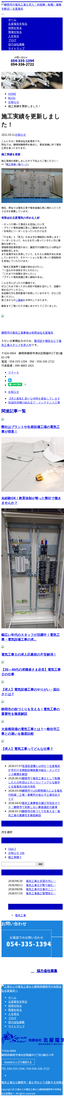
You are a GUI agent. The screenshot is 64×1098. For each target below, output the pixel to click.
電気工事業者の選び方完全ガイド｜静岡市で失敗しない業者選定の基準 (34, 805)
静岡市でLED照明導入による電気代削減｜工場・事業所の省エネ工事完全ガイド (35, 794)
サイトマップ (16, 48)
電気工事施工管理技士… (41, 893)
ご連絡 (19, 300)
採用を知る (15, 28)
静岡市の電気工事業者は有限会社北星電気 (27, 332)
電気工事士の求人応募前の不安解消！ (28, 654)
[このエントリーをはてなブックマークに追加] (10, 381)
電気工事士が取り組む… (41, 885)
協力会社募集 (16, 44)
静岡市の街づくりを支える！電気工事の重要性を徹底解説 (34, 813)
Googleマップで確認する (18, 1062)
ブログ (12, 40)
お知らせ (20, 134)
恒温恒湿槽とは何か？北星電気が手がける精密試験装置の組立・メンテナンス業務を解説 (34, 770)
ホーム (12, 19)
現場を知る (15, 32)
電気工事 (20, 915)
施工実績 (14, 857)
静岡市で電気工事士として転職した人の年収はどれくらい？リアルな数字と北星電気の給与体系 (34, 782)
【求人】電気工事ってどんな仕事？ (27, 748)
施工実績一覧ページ (17, 164)
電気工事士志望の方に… (41, 881)
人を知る (13, 36)
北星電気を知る (17, 24)
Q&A (12, 849)
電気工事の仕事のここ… (41, 889)
